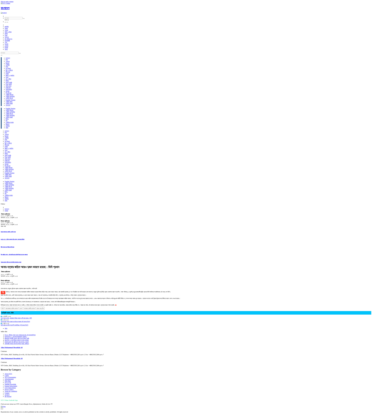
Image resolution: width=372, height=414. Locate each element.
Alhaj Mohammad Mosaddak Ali (11, 347)
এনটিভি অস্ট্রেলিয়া (10, 112)
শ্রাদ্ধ (6, 49)
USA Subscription (10, 388)
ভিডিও (7, 119)
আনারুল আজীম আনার (29, 308)
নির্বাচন (7, 81)
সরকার (6, 28)
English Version (10, 100)
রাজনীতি (7, 27)
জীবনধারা (8, 72)
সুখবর (6, 35)
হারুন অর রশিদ (40, 308)
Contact (7, 393)
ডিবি (3, 308)
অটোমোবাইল (9, 89)
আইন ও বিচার (8, 32)
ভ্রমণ (7, 77)
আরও (6, 328)
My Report (8, 396)
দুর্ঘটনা (6, 34)
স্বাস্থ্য (7, 74)
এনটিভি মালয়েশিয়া (10, 96)
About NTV (8, 374)
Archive (7, 395)
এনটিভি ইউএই (9, 98)
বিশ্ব (7, 60)
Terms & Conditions (11, 391)
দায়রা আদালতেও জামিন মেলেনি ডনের (8, 232)
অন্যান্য (7, 37)
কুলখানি (6, 44)
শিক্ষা (7, 67)
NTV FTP (8, 382)
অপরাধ (6, 30)
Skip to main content (7, 1)
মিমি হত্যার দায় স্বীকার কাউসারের (7, 247)
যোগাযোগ (8, 105)
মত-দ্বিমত (8, 68)
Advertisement (9, 379)
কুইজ (7, 128)
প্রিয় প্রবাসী (9, 84)
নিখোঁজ (6, 48)
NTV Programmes (10, 377)
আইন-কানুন (8, 86)
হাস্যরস (7, 91)
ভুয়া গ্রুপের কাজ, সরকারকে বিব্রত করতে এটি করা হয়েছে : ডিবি (16, 318)
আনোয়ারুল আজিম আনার (12, 308)
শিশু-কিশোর (8, 93)
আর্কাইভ (8, 126)
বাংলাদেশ (5, 8)
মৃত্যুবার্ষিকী (7, 41)
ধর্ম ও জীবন (8, 79)
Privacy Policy (9, 389)
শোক (6, 42)
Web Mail (8, 381)
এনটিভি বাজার (9, 102)
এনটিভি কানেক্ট (9, 103)
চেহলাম (6, 46)
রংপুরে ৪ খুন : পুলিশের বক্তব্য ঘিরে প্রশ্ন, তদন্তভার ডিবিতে (12, 239)
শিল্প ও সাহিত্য (9, 70)
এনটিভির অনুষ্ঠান (10, 122)
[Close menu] (1, 55)
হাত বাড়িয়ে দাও (8, 39)
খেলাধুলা (8, 61)
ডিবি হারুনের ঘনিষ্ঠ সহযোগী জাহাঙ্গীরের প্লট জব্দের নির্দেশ (14, 325)
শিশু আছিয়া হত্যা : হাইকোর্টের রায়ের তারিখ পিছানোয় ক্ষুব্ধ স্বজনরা (14, 254)
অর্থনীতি (8, 65)
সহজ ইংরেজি (9, 82)
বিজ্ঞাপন (7, 124)
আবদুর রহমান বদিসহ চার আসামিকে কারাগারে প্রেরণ (11, 262)
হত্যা (21, 308)
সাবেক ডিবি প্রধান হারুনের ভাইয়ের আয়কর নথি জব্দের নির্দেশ (15, 321)
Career (7, 375)
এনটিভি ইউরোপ (9, 95)
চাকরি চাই (8, 88)
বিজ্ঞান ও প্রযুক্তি (10, 75)
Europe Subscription (11, 386)
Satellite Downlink (10, 384)
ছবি (6, 121)
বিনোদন (7, 63)
